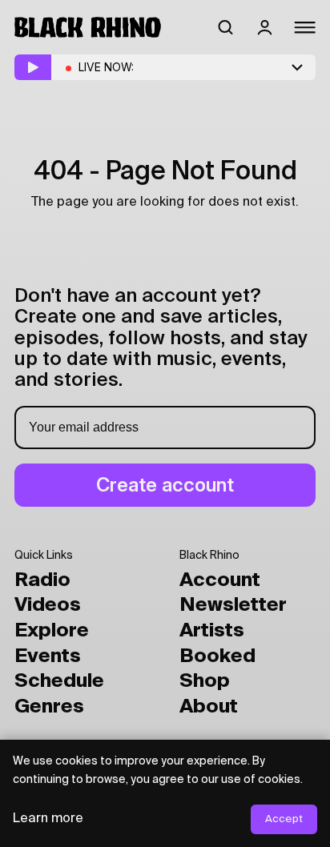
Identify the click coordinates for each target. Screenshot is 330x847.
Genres (49, 707)
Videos (47, 605)
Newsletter (233, 605)
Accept (284, 819)
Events (47, 656)
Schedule (59, 681)
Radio (42, 580)
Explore (51, 630)
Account (219, 580)
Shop (204, 681)
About (208, 707)
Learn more (48, 819)
